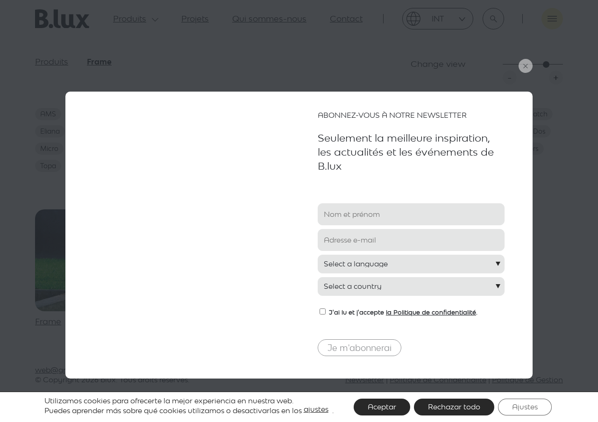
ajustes (316, 409)
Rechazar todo (454, 407)
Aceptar (382, 407)
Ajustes (525, 407)
